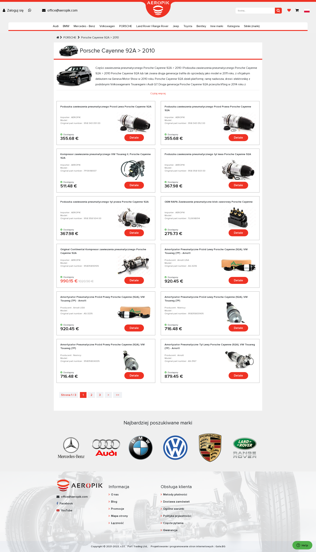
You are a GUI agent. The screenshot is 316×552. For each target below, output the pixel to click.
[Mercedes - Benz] (71, 447)
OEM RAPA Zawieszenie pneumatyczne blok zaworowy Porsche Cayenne (209, 201)
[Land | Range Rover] (244, 447)
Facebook (65, 503)
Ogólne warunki (173, 509)
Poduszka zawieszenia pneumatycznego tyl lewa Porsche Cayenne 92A (208, 154)
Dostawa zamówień (176, 501)
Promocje (117, 509)
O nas (115, 494)
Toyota (187, 26)
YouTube (65, 510)
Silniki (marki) (252, 26)
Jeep (176, 26)
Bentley (201, 26)
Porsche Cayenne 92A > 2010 (100, 37)
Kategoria (233, 26)
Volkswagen (107, 26)
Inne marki (216, 26)
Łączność (117, 523)
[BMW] (140, 447)
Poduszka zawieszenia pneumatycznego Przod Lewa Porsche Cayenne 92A (105, 106)
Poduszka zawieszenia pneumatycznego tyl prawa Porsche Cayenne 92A (104, 201)
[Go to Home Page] (58, 37)
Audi (56, 26)
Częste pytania (173, 523)
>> (117, 395)
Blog (114, 501)
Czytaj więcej (158, 93)
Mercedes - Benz (84, 26)
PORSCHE (125, 26)
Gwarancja (170, 530)
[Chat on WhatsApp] (30, 10)
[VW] (175, 447)
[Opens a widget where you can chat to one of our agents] (302, 545)
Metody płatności (175, 494)
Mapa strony (119, 516)
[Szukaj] (278, 11)
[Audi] (106, 447)
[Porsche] (210, 447)
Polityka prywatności (177, 516)
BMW (66, 26)
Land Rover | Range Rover (152, 26)
